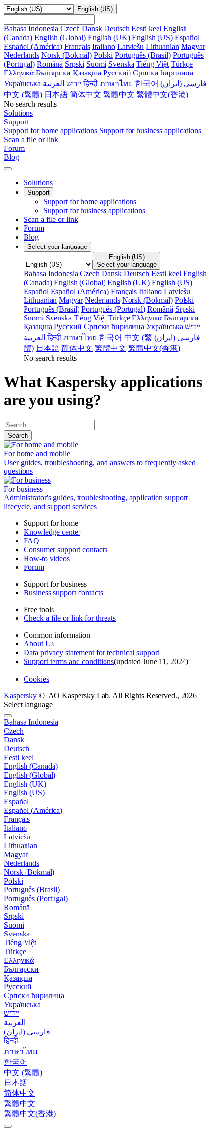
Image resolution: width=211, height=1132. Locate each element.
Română (50, 64)
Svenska (121, 64)
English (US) (152, 37)
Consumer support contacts (65, 549)
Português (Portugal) (113, 309)
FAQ (31, 541)
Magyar (193, 46)
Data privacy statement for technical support (91, 652)
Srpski (74, 64)
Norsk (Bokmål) (66, 55)
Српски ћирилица (163, 73)
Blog (31, 237)
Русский (117, 73)
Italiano (103, 46)
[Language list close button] (8, 715)
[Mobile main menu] (8, 168)
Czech (70, 29)
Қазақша (87, 73)
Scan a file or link (51, 219)
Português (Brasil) (143, 55)
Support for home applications (50, 130)
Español (187, 37)
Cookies (36, 679)
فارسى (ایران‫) (183, 83)
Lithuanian (162, 46)
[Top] (8, 1126)
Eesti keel (146, 29)
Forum (34, 228)
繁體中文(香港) (162, 94)
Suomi (96, 64)
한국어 (146, 83)
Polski (103, 55)
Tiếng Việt (152, 64)
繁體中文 (118, 94)
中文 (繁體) (23, 94)
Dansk (92, 29)
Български (53, 73)
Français (77, 46)
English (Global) (60, 37)
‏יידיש (73, 83)
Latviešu (130, 46)
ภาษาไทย (116, 83)
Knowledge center (52, 532)
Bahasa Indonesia (31, 29)
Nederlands (21, 55)
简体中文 (85, 94)
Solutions (38, 182)
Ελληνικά (19, 73)
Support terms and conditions (69, 661)
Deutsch (117, 29)
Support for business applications (150, 130)
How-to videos (47, 558)
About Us (39, 644)
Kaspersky (21, 695)
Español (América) (33, 46)
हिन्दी (90, 83)
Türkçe (182, 64)
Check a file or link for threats (70, 618)
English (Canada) (31, 766)
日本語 (56, 94)
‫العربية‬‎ (53, 83)
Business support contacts (63, 593)
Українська (22, 83)
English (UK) (109, 37)
